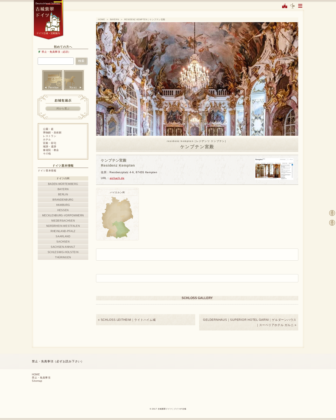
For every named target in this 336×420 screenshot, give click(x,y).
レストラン (49, 136)
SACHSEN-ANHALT (63, 246)
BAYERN (114, 19)
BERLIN (63, 194)
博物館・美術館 (52, 132)
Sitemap (37, 380)
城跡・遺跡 (49, 146)
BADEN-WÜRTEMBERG (63, 184)
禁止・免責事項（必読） (56, 51)
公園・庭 (48, 129)
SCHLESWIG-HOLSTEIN (63, 252)
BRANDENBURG (62, 199)
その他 (47, 153)
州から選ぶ (63, 108)
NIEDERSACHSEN (63, 220)
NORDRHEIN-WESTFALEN (63, 225)
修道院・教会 (51, 150)
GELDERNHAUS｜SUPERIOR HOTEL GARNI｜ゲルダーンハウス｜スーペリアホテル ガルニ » (249, 322)
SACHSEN (63, 241)
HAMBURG (63, 204)
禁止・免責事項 (41, 377)
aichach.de (117, 178)
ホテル (47, 139)
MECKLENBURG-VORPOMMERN (63, 215)
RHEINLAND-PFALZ (63, 231)
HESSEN (63, 210)
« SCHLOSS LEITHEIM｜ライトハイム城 (127, 319)
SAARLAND (63, 236)
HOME (101, 19)
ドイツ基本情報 (47, 170)
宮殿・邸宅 (49, 143)
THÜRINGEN (63, 257)
